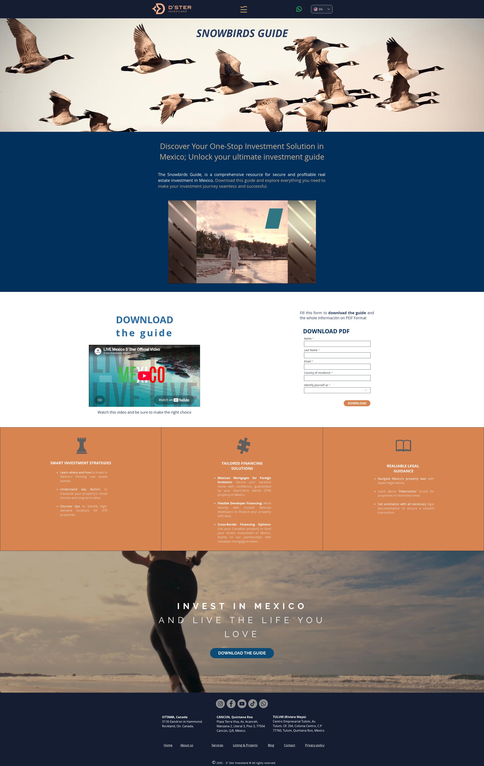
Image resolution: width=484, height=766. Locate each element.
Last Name (310, 350)
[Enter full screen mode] (310, 278)
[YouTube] (241, 703)
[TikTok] (252, 703)
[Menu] (243, 9)
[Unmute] (179, 278)
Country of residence (317, 372)
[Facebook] (231, 703)
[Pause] (173, 278)
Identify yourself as (316, 385)
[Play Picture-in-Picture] (304, 278)
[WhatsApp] (299, 9)
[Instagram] (220, 703)
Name (308, 338)
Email (307, 361)
